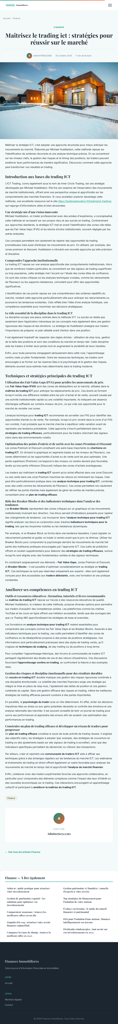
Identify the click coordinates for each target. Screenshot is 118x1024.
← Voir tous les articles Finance (22, 852)
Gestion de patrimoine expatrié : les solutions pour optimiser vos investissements (26, 902)
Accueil (6, 18)
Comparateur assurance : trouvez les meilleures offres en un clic (26, 913)
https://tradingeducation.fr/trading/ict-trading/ (84, 201)
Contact (9, 1005)
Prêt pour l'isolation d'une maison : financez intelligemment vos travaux (86, 921)
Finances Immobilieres (22, 961)
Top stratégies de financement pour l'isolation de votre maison (82, 900)
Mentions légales (13, 999)
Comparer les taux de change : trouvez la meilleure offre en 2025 (29, 934)
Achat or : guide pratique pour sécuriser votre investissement (28, 890)
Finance (16, 18)
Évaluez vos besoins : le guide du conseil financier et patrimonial (85, 910)
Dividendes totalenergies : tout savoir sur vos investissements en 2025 (85, 931)
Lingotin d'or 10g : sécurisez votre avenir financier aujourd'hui (28, 924)
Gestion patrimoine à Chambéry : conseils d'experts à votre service (85, 890)
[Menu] (110, 5)
